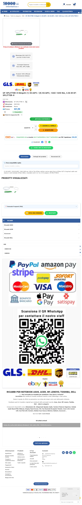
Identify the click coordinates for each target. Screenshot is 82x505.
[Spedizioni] (21, 86)
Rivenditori (8, 471)
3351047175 (48, 465)
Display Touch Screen (31, 409)
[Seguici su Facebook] (63, 452)
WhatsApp (52, 213)
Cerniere (30, 411)
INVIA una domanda (34, 213)
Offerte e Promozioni (21, 454)
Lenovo (66, 402)
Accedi (32, 458)
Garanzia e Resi (9, 467)
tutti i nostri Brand (44, 413)
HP (62, 402)
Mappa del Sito (9, 477)
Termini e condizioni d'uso (10, 460)
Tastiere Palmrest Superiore (62, 407)
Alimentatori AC (30, 407)
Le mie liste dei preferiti (34, 464)
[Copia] (26, 102)
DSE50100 (8, 249)
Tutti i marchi (21, 462)
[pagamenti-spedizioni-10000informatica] (41, 323)
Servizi (7, 469)
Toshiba (71, 402)
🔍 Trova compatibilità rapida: (12, 163)
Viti (40, 409)
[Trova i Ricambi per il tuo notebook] (70, 452)
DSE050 (7, 253)
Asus (55, 402)
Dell (35, 404)
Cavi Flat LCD (23, 411)
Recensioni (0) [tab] (55, 156)
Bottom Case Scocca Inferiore (43, 411)
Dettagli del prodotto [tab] (39, 156)
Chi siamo (8, 462)
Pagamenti (8, 465)
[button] (37, 437)
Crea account (33, 461)
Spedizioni (8, 453)
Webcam (22, 409)
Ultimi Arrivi (21, 457)
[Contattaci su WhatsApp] (74, 452)
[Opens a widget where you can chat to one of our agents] (70, 495)
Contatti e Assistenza (8, 474)
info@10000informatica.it (49, 463)
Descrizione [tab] (24, 156)
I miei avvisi (33, 466)
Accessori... (63, 411)
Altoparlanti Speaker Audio (44, 407)
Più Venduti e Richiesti (21, 460)
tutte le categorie (43, 404)
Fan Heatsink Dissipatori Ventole (52, 409)
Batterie (55, 411)
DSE (5, 244)
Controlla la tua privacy (41, 483)
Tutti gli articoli (41, 443)
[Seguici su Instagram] (67, 452)
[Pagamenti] (41, 490)
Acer (59, 402)
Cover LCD (66, 409)
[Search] (48, 5)
